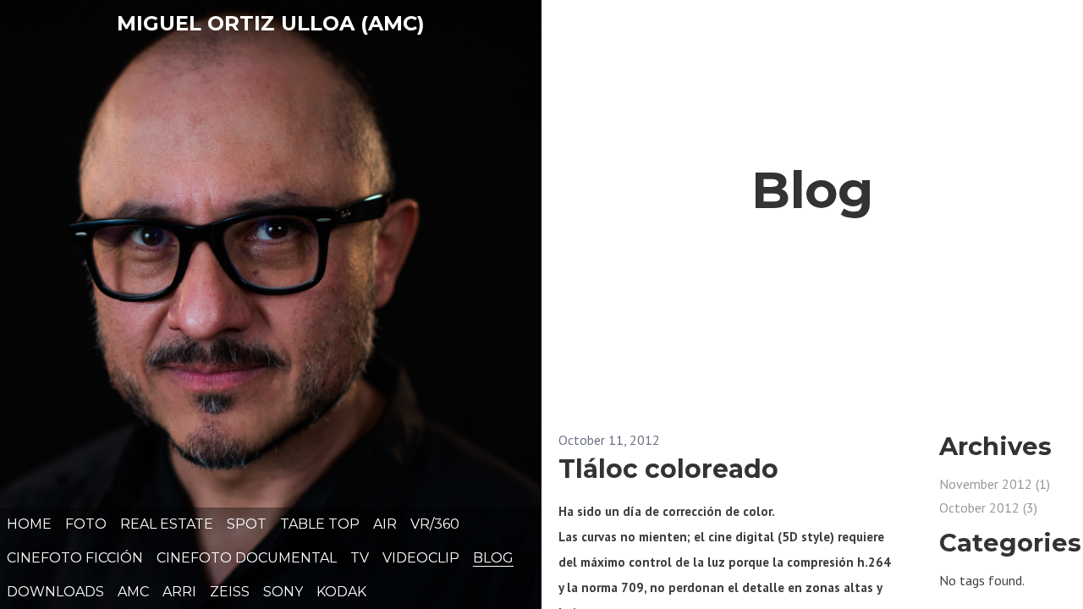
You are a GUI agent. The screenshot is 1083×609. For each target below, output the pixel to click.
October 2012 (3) (988, 507)
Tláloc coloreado (668, 469)
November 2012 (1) (994, 483)
